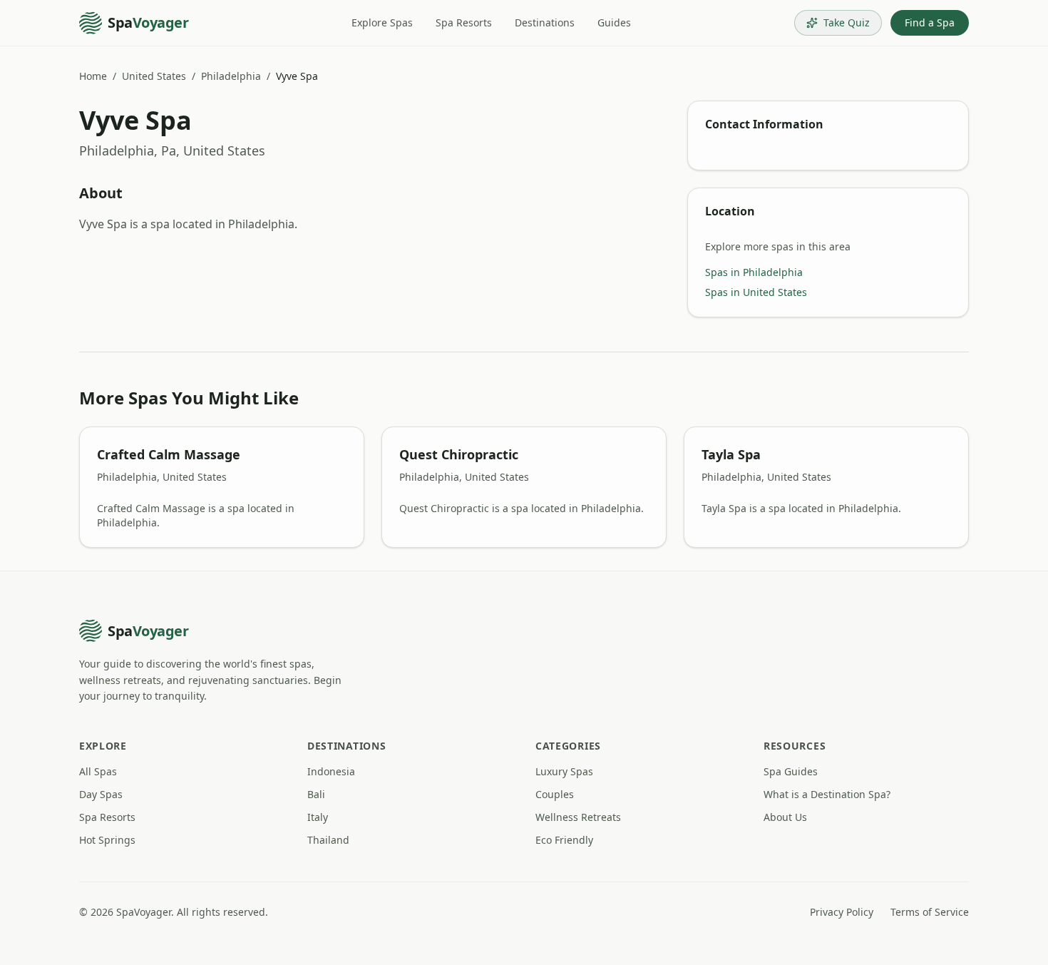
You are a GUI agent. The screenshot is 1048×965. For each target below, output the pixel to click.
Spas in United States (756, 292)
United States (154, 76)
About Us (785, 817)
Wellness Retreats (578, 817)
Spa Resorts (464, 22)
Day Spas (101, 794)
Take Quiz (846, 22)
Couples (554, 794)
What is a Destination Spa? (827, 794)
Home (93, 76)
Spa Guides (791, 771)
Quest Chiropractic (458, 454)
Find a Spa (930, 22)
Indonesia (331, 771)
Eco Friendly (564, 840)
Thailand (328, 840)
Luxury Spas (564, 771)
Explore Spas (382, 22)
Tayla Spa (731, 454)
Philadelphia (231, 76)
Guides (614, 22)
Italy (317, 817)
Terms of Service (929, 912)
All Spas (98, 771)
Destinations (545, 22)
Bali (316, 794)
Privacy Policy (841, 912)
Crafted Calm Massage (168, 454)
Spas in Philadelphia (754, 272)
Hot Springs (107, 840)
